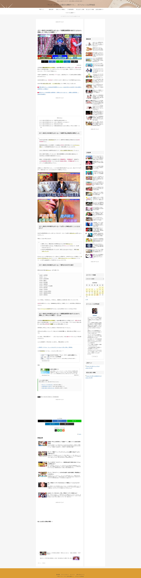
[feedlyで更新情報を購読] (61, 430)
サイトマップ (72, 574)
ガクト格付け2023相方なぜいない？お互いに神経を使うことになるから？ (54, 122)
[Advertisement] (60, 25)
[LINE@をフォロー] (58, 430)
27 (94, 294)
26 (92, 294)
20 (94, 292)
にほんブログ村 (88, 368)
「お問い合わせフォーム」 (80, 574)
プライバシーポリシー (65, 574)
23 (102, 292)
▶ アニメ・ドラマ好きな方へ (47, 384)
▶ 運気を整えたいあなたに (47, 386)
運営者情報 (58, 574)
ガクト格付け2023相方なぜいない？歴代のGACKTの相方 (51, 123)
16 (102, 291)
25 (89, 294)
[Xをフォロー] (56, 430)
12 (92, 291)
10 (86, 291)
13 (94, 291)
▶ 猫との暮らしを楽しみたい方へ (48, 388)
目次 (58, 117)
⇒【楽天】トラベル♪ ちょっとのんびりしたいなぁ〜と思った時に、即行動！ (55, 347)
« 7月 (86, 299)
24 (86, 294)
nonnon (95, 315)
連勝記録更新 (56, 396)
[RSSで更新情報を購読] (63, 430)
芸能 (39, 396)
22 (100, 292)
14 (97, 291)
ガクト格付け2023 (45, 396)
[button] (74, 61)
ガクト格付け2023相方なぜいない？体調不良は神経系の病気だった (53, 120)
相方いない (51, 396)
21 (97, 292)
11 (89, 291)
